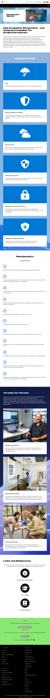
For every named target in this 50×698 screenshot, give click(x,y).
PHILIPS (26, 686)
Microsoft (27, 684)
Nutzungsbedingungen (40, 695)
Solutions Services (29, 659)
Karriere (3, 652)
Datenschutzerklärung (24, 695)
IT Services (27, 654)
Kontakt (27, 1)
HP (25, 677)
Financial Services (29, 652)
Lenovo (26, 679)
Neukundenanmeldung (6, 684)
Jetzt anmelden (25, 636)
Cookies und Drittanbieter (13, 695)
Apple (26, 670)
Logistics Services (29, 656)
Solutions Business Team (30, 661)
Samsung (27, 688)
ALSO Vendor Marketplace (7, 672)
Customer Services (6, 677)
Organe (3, 656)
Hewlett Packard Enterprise (31, 675)
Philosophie (4, 659)
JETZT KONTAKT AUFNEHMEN (25, 627)
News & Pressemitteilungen (7, 654)
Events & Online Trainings (7, 679)
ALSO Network (5, 670)
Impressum (32, 695)
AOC (26, 672)
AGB (6, 695)
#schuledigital (28, 663)
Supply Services (28, 666)
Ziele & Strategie (5, 663)
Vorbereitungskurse (26, 610)
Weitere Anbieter (28, 691)
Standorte (4, 661)
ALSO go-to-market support (26, 580)
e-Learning (26, 595)
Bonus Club (4, 675)
